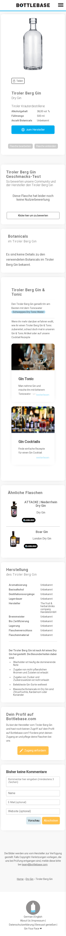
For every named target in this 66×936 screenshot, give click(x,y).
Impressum (38, 920)
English (38, 916)
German (28, 916)
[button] (33, 129)
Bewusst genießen (45, 924)
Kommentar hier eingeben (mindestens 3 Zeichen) (31, 780)
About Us (25, 920)
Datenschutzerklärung (21, 924)
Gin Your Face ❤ (33, 928)
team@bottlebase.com (35, 864)
